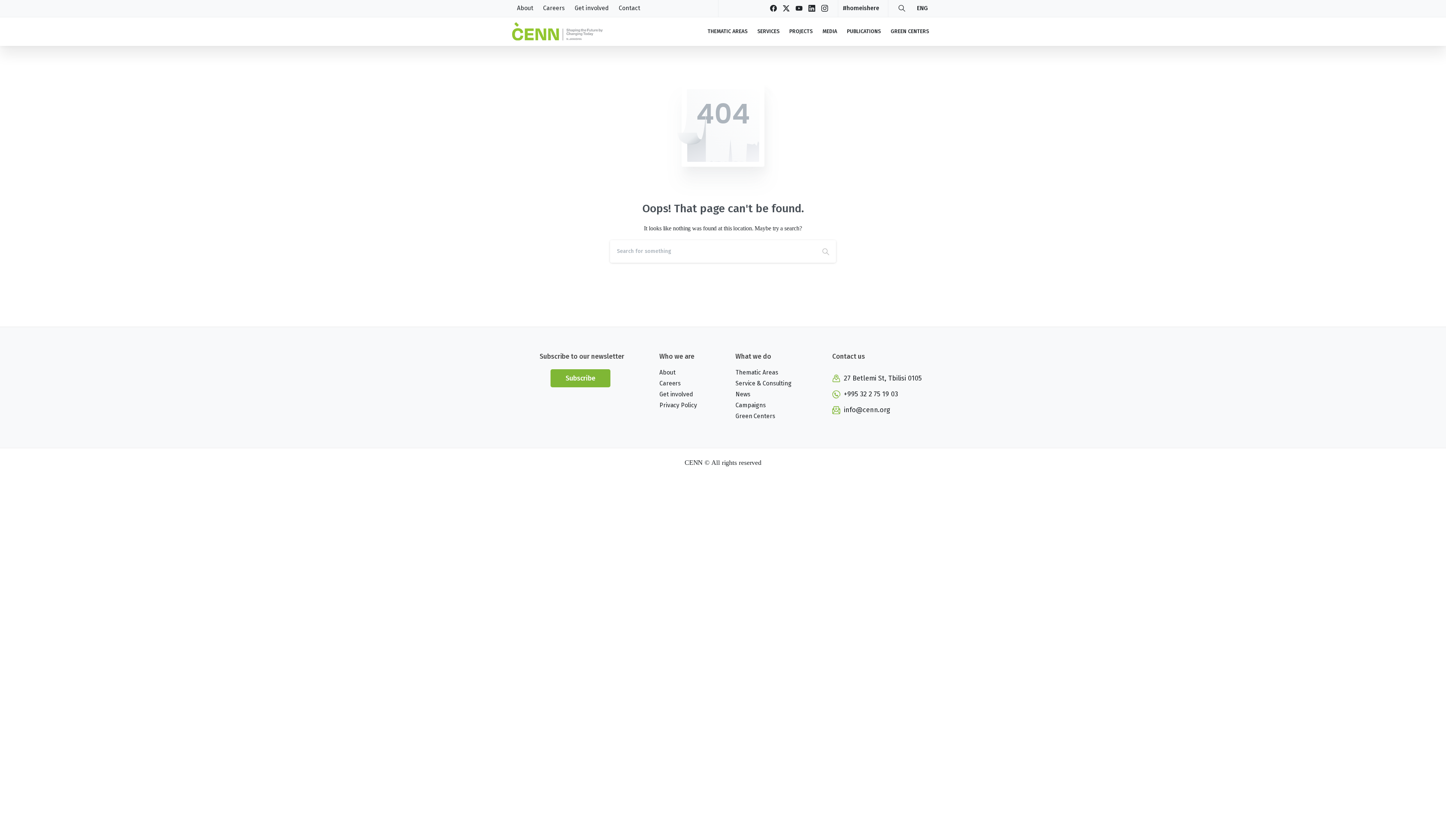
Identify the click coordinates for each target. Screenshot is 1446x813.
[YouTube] (799, 8)
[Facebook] (773, 8)
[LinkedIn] (811, 8)
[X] (786, 8)
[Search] (902, 8)
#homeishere (861, 8)
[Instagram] (824, 8)
